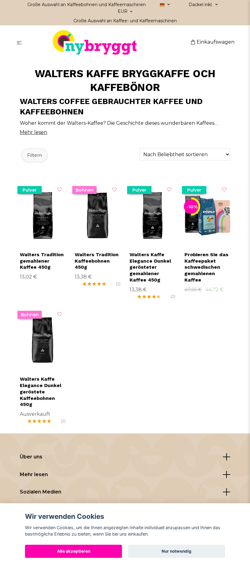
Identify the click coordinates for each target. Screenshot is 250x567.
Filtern (34, 155)
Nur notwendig (176, 551)
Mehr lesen (34, 474)
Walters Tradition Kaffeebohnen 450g (97, 261)
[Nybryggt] (107, 42)
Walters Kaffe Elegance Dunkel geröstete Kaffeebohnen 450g (40, 391)
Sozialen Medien (40, 492)
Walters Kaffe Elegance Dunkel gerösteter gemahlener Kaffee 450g (150, 267)
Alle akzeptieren (73, 551)
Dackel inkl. (201, 4)
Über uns (31, 457)
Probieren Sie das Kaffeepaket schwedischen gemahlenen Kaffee (206, 267)
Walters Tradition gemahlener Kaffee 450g (42, 261)
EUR (123, 11)
